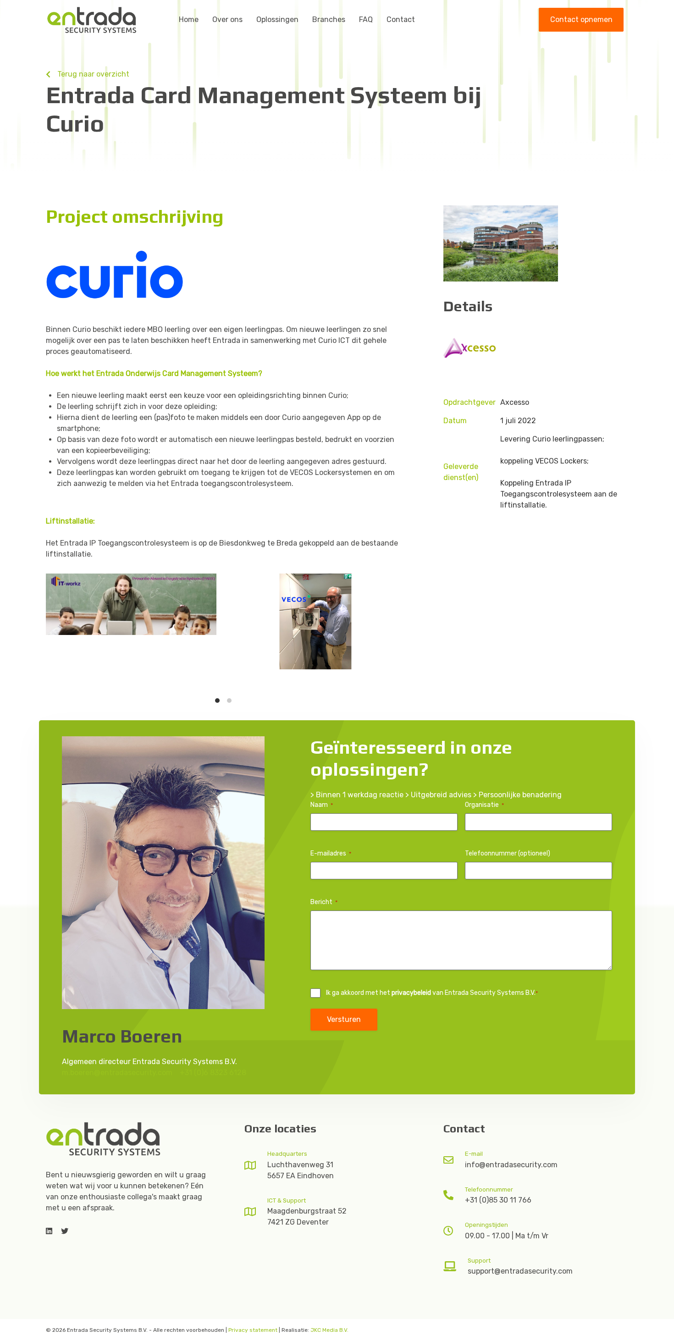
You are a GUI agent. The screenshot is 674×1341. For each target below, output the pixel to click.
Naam (321, 805)
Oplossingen (277, 19)
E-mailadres (330, 853)
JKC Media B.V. (329, 1330)
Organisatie (484, 805)
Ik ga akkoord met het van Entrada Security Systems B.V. (432, 993)
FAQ (366, 19)
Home (189, 19)
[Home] (103, 1138)
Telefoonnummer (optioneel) (507, 853)
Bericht (323, 902)
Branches (328, 19)
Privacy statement (252, 1330)
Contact (401, 19)
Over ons (227, 19)
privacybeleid (411, 993)
